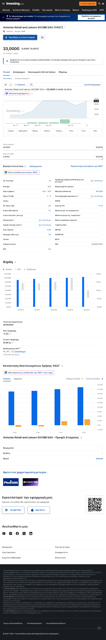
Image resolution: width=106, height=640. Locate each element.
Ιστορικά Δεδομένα (22, 78)
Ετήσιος (7, 379)
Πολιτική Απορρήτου (34, 623)
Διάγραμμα (19, 72)
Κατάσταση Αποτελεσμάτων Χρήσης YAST (31, 365)
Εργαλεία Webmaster (11, 558)
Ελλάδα (35, 10)
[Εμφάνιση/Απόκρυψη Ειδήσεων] (31, 84)
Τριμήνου (18, 379)
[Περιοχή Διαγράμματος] (10, 84)
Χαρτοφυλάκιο (9, 552)
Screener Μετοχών (21, 10)
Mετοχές (6, 10)
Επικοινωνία (60, 558)
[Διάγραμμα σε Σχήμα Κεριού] (5, 84)
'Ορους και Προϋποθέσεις (13, 623)
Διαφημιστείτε (61, 552)
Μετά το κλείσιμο (62, 10)
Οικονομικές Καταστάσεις (42, 72)
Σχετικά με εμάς (62, 547)
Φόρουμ (63, 72)
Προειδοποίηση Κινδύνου (55, 623)
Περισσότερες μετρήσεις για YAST (87, 166)
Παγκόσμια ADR (89, 10)
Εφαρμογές (7, 547)
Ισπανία (99, 458)
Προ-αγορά (47, 10)
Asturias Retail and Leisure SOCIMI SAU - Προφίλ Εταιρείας (41, 437)
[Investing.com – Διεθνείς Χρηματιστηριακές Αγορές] (15, 3)
